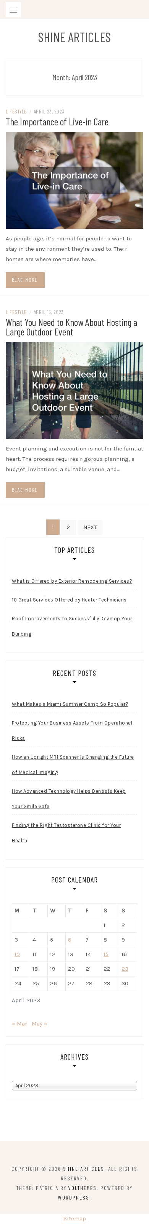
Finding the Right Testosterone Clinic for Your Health (66, 832)
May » (39, 1023)
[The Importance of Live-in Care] (74, 179)
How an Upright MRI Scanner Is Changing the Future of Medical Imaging (73, 764)
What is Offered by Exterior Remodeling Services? (72, 581)
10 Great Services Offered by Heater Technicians (69, 600)
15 (106, 954)
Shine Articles (74, 37)
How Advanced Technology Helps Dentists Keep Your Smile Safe (69, 798)
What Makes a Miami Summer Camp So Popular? (70, 704)
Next (90, 527)
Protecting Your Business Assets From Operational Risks (72, 730)
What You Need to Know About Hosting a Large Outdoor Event (71, 326)
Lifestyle (16, 111)
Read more (25, 280)
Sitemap (74, 1218)
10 (17, 954)
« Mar (19, 1023)
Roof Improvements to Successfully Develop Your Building (72, 626)
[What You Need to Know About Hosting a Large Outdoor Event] (74, 389)
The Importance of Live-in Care (57, 121)
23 (124, 968)
